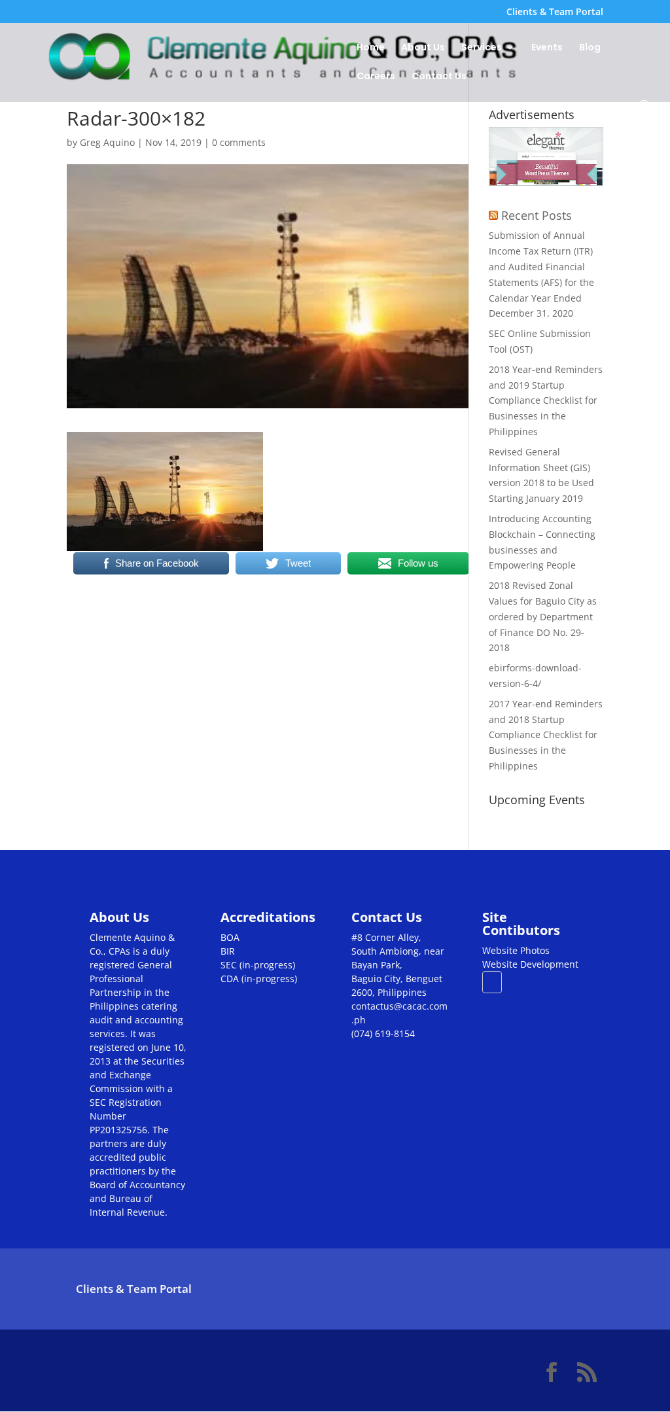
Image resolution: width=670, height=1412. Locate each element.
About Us (423, 48)
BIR (227, 951)
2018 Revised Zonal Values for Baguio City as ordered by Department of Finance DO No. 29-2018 (543, 616)
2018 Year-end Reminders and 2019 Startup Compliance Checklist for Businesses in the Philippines (546, 400)
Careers (376, 76)
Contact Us (439, 76)
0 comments (239, 142)
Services (481, 48)
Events (547, 48)
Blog (590, 48)
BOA (229, 937)
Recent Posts (536, 215)
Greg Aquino (107, 142)
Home (371, 48)
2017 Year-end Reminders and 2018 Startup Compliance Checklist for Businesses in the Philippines (546, 734)
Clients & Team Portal (554, 12)
